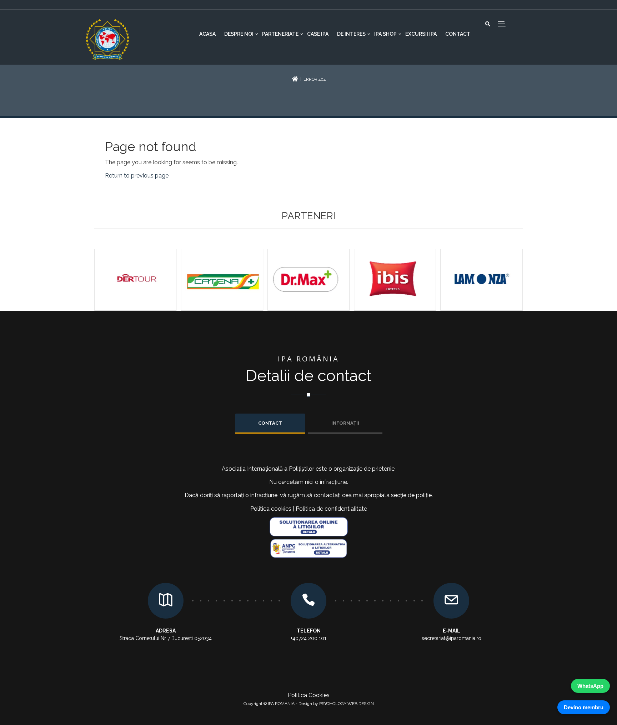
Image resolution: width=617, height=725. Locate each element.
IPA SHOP (385, 34)
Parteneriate (280, 34)
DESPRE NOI (239, 34)
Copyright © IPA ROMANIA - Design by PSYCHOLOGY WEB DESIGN (309, 703)
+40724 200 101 (308, 638)
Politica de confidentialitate (331, 508)
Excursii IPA (421, 34)
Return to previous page (137, 175)
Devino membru (583, 707)
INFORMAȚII (345, 423)
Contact (457, 34)
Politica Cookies (309, 695)
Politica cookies (270, 508)
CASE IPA (317, 34)
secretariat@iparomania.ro (451, 638)
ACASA (207, 34)
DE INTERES (351, 34)
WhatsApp (590, 686)
